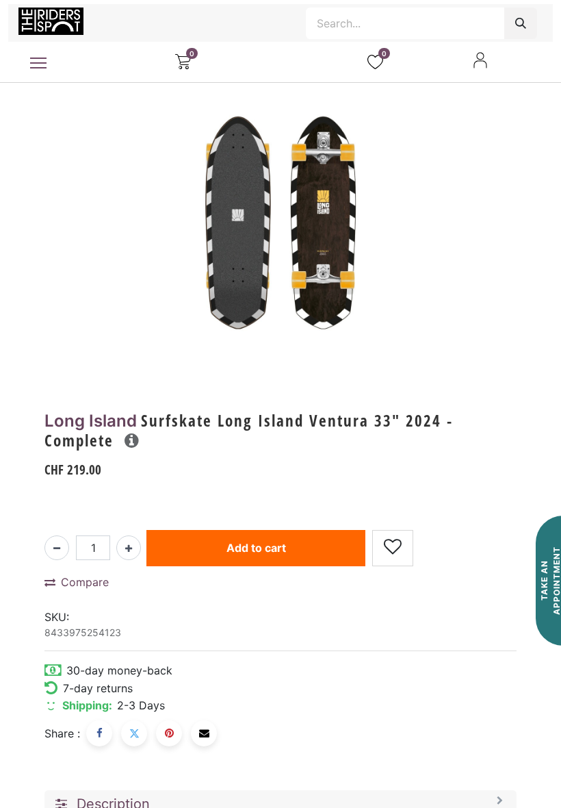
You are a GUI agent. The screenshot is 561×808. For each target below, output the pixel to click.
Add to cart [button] (256, 548)
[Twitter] (134, 733)
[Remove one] (56, 547)
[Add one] (128, 547)
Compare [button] (85, 582)
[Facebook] (99, 733)
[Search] (520, 23)
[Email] (204, 733)
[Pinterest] (169, 733)
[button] (132, 440)
